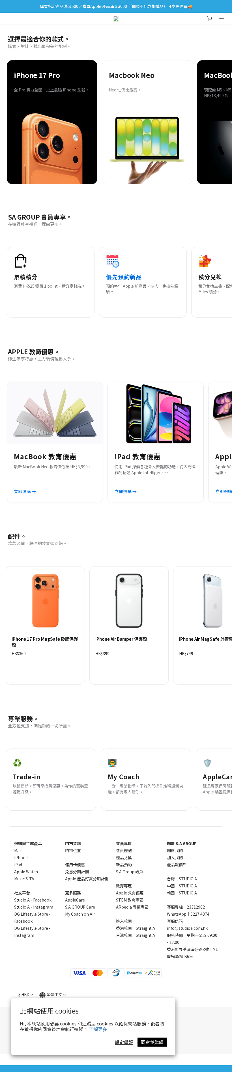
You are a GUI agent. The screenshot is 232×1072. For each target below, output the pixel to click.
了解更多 (98, 1029)
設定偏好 (124, 1042)
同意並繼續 (152, 1042)
